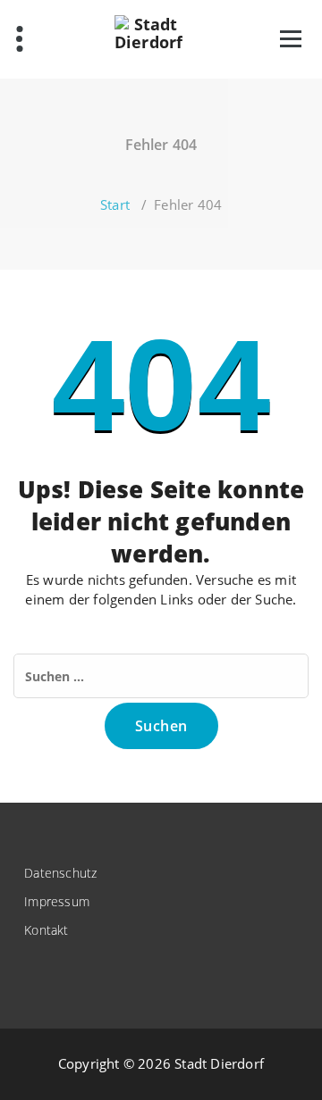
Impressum (56, 901)
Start (115, 204)
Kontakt (46, 929)
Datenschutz (60, 872)
